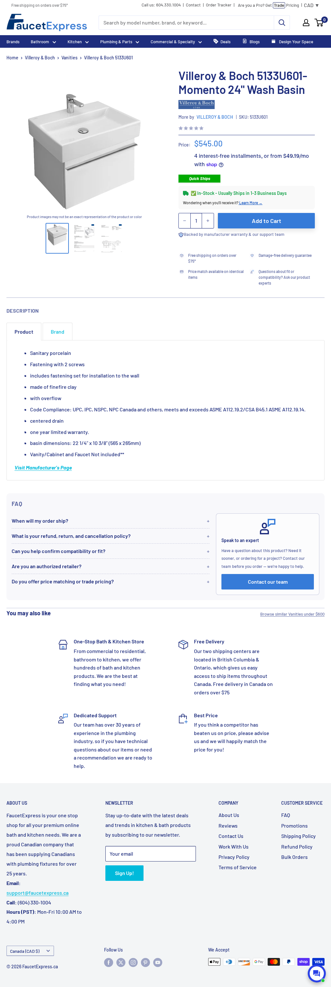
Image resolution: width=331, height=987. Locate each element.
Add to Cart (266, 220)
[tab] (23, 331)
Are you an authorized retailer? (46, 566)
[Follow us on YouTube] (157, 962)
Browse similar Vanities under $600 (292, 614)
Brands (12, 41)
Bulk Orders (294, 857)
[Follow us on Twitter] (120, 962)
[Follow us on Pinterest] (145, 962)
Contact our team (268, 582)
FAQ (285, 815)
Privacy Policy (234, 857)
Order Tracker (218, 5)
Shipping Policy (298, 836)
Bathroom (40, 41)
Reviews (228, 825)
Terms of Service (238, 867)
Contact (193, 5)
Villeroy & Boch (40, 57)
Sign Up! (124, 873)
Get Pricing (268, 5)
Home (12, 57)
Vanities (69, 57)
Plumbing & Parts (116, 41)
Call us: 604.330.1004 (161, 5)
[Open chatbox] (317, 973)
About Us (229, 815)
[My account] (306, 22)
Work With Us (234, 846)
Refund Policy (297, 846)
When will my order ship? (40, 521)
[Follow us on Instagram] (133, 962)
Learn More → (250, 202)
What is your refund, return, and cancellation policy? (71, 536)
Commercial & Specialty (173, 41)
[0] (319, 22)
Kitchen (75, 41)
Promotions (294, 825)
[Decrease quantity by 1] (184, 220)
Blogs (255, 41)
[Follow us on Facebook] (108, 962)
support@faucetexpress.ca (37, 893)
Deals (225, 41)
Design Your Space (295, 41)
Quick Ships (199, 178)
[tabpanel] (165, 410)
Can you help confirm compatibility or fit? (58, 551)
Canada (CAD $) (24, 951)
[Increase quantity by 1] (208, 220)
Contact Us (231, 836)
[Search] (282, 22)
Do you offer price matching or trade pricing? (63, 581)
